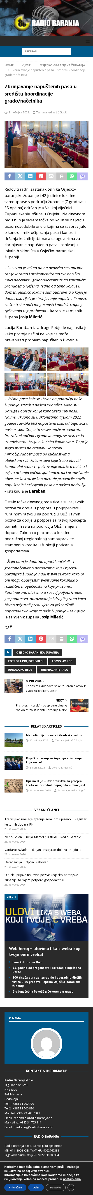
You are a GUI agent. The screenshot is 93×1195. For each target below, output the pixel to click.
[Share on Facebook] (10, 176)
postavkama (72, 1179)
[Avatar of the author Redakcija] (46, 1055)
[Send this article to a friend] (51, 176)
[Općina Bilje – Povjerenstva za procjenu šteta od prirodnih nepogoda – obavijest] (14, 786)
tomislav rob (62, 661)
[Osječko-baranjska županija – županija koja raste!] (14, 763)
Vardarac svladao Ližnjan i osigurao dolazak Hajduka (43, 850)
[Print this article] (61, 176)
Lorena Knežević (62, 767)
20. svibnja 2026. (39, 740)
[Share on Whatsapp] (72, 176)
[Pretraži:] (46, 51)
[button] (87, 40)
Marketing (11, 1122)
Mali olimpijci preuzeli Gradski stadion (54, 735)
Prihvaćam (15, 1187)
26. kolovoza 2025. (40, 790)
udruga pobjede (20, 670)
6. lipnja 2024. (38, 767)
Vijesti (27, 65)
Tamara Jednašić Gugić (51, 112)
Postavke (55, 1187)
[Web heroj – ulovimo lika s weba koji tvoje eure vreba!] (46, 938)
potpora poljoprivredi (26, 661)
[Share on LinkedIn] (30, 176)
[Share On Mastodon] (82, 176)
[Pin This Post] (41, 176)
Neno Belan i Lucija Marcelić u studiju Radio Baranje (43, 837)
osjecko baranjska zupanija (37, 652)
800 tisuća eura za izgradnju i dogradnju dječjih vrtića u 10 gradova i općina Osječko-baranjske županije (47, 981)
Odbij (36, 1187)
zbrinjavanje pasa (54, 670)
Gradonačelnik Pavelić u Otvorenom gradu (42, 991)
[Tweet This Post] (20, 176)
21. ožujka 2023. (19, 112)
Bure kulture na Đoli (27, 962)
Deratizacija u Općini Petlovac (26, 862)
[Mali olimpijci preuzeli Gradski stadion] (14, 740)
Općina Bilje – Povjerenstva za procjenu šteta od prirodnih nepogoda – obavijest (55, 783)
